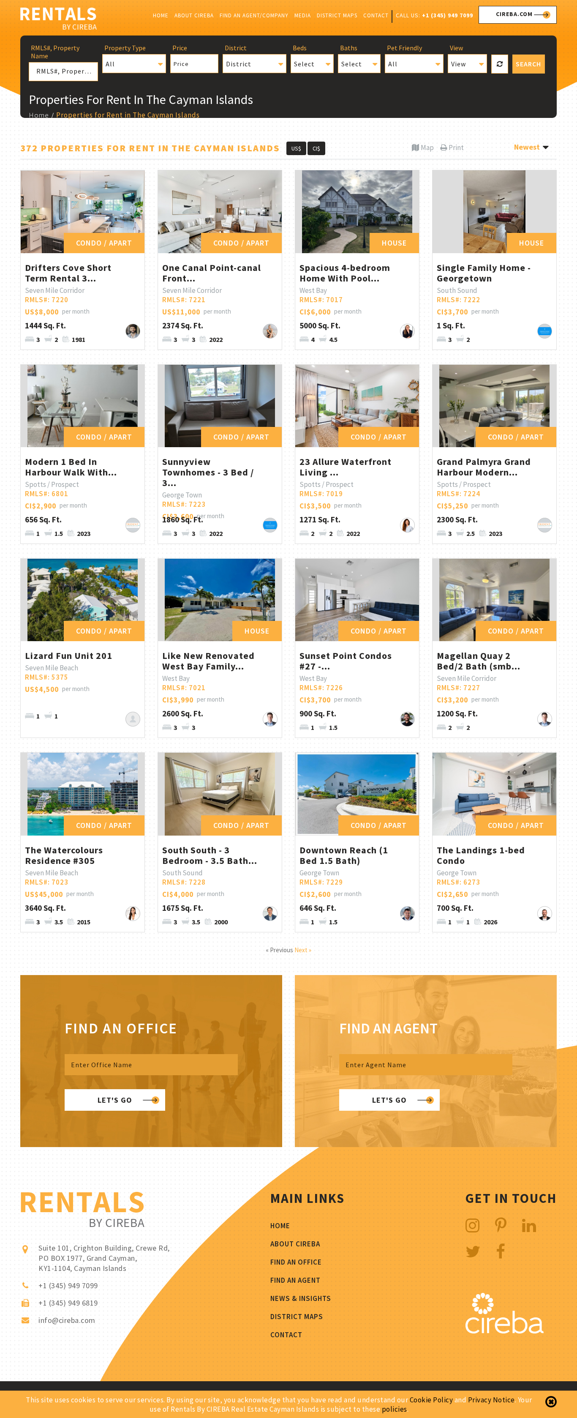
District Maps (337, 15)
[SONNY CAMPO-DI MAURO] (133, 331)
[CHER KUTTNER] (407, 525)
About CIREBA (194, 15)
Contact (376, 15)
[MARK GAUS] (270, 719)
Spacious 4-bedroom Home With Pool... (344, 273)
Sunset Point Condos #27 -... (345, 661)
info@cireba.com (66, 1320)
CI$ (316, 148)
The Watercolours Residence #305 (64, 855)
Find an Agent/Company (254, 15)
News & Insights (300, 1298)
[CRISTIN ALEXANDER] (133, 914)
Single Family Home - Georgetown (484, 273)
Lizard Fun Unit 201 (68, 655)
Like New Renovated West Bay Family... (208, 661)
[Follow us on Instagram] (472, 1225)
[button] (134, 63)
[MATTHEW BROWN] (270, 914)
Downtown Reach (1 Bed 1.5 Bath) (343, 855)
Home (161, 15)
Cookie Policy (431, 1399)
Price (181, 64)
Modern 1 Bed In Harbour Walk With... (71, 467)
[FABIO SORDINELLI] (545, 914)
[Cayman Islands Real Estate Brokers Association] (504, 1331)
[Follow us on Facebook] (501, 1252)
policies (394, 1409)
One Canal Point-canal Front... (211, 273)
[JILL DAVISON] (407, 331)
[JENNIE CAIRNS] (133, 719)
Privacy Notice (491, 1399)
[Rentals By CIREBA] (58, 20)
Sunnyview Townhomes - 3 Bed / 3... (208, 472)
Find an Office (296, 1262)
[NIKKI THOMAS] (270, 331)
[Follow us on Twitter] (473, 1252)
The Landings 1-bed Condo (481, 855)
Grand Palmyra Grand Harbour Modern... (484, 467)
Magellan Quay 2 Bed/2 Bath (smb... (478, 661)
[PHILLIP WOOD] (407, 914)
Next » (302, 950)
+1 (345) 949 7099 (447, 15)
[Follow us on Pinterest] (501, 1225)
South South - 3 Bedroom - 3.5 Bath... (209, 855)
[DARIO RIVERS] (407, 719)
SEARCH (528, 64)
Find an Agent (295, 1280)
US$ (296, 148)
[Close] (551, 1402)
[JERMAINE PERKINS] (133, 525)
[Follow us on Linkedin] (529, 1225)
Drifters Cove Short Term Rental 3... (68, 273)
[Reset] (499, 64)
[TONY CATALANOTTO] (545, 331)
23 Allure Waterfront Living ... (345, 467)
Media (302, 15)
